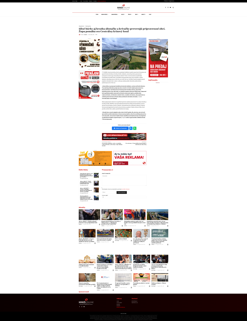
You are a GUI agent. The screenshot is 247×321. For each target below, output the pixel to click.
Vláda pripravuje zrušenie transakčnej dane (86, 265)
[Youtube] (170, 7)
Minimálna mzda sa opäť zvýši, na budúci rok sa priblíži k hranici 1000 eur (134, 223)
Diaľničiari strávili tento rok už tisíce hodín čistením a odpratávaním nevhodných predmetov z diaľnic (157, 223)
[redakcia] (80, 34)
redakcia (85, 34)
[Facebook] (165, 7)
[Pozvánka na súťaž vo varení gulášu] (141, 277)
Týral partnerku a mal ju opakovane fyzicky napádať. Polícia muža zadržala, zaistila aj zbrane (159, 241)
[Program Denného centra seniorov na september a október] (123, 277)
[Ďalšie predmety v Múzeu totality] (159, 277)
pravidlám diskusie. (126, 189)
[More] (167, 34)
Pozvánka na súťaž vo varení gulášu (141, 283)
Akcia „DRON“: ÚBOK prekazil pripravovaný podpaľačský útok (85, 182)
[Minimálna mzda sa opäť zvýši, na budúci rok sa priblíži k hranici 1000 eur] (135, 214)
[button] (173, 7)
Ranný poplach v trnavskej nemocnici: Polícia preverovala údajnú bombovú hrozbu (86, 197)
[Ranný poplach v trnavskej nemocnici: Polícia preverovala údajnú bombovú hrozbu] (96, 197)
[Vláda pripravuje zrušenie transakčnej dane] (87, 259)
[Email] (158, 34)
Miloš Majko (117, 240)
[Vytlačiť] (161, 34)
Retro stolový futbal (121, 239)
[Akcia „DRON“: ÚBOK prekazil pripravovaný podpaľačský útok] (96, 183)
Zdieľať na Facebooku (121, 128)
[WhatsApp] (155, 34)
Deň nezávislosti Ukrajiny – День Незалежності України (105, 239)
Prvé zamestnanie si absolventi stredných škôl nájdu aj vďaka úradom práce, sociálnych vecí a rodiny (104, 285)
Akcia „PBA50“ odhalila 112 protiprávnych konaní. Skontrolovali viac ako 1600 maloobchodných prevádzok (123, 266)
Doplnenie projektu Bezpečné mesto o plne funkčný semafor (139, 266)
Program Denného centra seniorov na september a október (122, 284)
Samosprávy (88, 26)
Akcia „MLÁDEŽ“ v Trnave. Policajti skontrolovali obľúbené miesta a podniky (86, 190)
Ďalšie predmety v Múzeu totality (158, 283)
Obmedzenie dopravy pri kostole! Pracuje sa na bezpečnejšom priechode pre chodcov (86, 175)
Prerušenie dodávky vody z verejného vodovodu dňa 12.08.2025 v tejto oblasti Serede (112, 144)
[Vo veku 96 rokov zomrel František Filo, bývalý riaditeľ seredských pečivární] (141, 233)
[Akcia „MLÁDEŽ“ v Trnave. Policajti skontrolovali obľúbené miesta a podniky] (96, 190)
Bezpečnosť (81, 26)
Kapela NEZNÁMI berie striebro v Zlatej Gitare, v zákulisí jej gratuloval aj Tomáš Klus (111, 223)
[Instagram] (168, 7)
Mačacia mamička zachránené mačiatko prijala (87, 283)
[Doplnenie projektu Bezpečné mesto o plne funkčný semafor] (141, 259)
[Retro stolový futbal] (123, 233)
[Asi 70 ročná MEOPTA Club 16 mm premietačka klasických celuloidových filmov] (159, 259)
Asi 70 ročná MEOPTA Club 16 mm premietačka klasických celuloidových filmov (159, 266)
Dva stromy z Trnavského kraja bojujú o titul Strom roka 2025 (136, 144)
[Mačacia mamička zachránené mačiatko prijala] (87, 277)
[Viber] (164, 34)
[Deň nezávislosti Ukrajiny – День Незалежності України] (105, 233)
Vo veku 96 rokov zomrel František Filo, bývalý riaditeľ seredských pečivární (140, 241)
